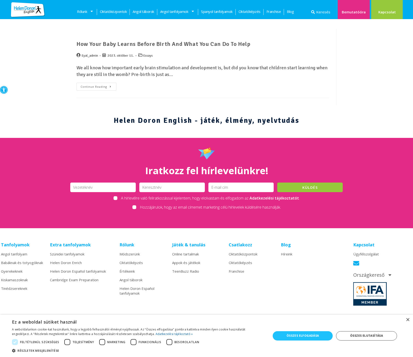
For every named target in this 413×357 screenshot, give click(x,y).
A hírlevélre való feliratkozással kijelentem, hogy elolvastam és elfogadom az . (210, 198)
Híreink (286, 254)
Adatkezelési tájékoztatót (274, 198)
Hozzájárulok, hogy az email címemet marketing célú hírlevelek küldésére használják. (210, 207)
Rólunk (82, 11)
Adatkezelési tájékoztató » (174, 334)
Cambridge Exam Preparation (74, 279)
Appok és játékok (186, 262)
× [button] (407, 320)
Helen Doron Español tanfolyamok (78, 271)
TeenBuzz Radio (185, 271)
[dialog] (206, 336)
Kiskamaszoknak (14, 279)
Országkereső (369, 275)
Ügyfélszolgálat (366, 254)
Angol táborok (143, 11)
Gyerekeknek (11, 271)
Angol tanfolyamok (174, 11)
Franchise (273, 11)
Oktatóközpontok (113, 11)
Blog (290, 11)
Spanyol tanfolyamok (217, 11)
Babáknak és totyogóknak (22, 262)
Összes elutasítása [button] (366, 336)
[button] (4, 90)
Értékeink (127, 271)
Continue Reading (98, 85)
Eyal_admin (90, 56)
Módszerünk (130, 254)
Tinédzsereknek (14, 288)
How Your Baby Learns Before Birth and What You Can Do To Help (163, 44)
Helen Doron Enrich (66, 262)
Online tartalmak (185, 254)
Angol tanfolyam (14, 254)
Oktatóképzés (250, 11)
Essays (148, 56)
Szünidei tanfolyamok (67, 254)
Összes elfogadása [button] (303, 336)
